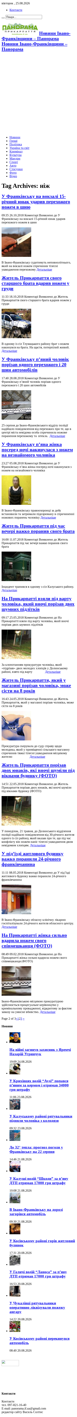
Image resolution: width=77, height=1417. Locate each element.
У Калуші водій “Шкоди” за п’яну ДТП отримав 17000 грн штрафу (38, 1180)
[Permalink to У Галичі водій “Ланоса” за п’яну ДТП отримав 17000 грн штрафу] (14, 1264)
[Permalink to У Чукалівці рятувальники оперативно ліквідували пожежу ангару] (14, 1295)
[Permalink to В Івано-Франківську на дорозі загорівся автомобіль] (14, 1202)
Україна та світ (19, 148)
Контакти (15, 10)
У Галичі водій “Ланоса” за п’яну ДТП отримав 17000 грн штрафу (38, 1274)
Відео (13, 176)
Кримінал (16, 151)
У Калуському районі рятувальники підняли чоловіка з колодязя (40, 1118)
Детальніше (44, 269)
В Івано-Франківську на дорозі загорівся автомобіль (36, 1212)
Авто (12, 165)
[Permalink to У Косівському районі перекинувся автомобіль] (14, 1331)
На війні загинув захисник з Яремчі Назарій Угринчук (40, 1052)
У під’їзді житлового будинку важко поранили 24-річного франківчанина (32, 859)
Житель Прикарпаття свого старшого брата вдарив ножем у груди (35, 283)
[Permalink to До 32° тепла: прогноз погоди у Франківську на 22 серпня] (14, 1139)
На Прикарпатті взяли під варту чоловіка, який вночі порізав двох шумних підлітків (38, 604)
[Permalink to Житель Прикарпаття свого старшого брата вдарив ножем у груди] (16, 337)
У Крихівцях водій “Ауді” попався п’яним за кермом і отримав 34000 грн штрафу (39, 1085)
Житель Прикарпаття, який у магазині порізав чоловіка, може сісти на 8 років (36, 685)
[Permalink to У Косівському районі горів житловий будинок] (14, 1233)
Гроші (13, 140)
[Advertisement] (38, 94)
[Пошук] (3, 17)
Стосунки (16, 169)
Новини (14, 137)
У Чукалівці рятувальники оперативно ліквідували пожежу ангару (37, 1307)
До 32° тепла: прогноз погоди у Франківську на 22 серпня (36, 1149)
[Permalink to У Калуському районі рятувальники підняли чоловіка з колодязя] (14, 1108)
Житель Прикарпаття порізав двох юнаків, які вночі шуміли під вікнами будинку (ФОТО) (38, 770)
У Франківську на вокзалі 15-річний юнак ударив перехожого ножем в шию (36, 201)
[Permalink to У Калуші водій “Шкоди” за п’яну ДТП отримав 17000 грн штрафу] (14, 1171)
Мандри (14, 158)
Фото (13, 172)
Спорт (13, 162)
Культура (15, 155)
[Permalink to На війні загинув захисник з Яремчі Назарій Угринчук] (14, 1042)
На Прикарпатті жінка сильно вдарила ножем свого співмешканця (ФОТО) (34, 940)
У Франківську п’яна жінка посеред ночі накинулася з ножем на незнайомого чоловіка (37, 449)
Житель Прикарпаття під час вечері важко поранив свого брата (38, 528)
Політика (15, 144)
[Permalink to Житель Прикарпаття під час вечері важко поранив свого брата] (16, 580)
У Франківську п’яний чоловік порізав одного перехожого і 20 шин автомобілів (35, 364)
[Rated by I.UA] (10, 1365)
